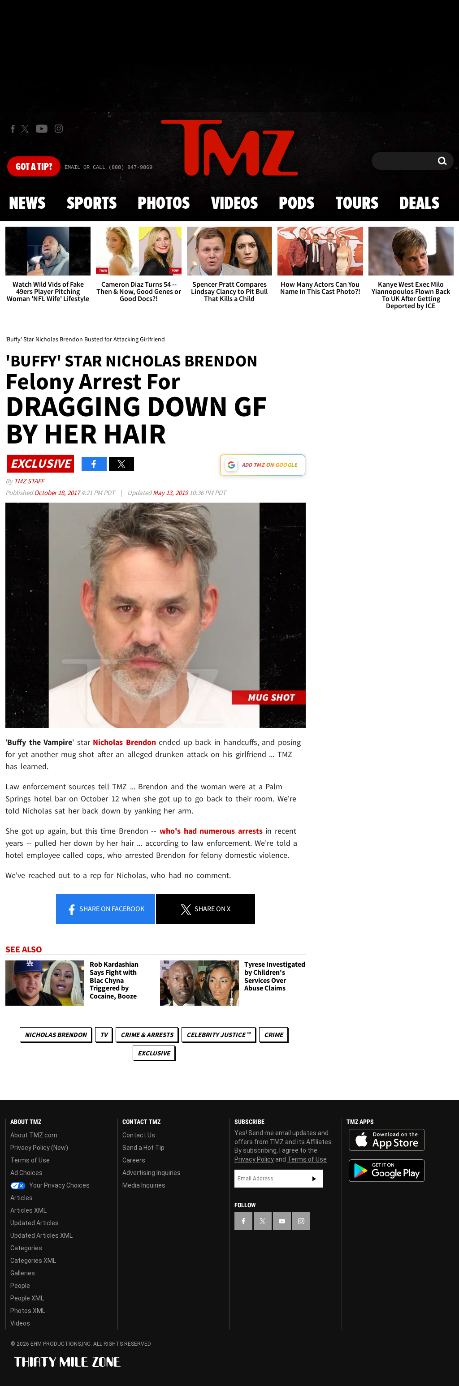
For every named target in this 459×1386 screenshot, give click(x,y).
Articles (21, 1197)
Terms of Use (30, 1160)
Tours (357, 204)
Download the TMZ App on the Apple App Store (387, 1140)
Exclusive (154, 1053)
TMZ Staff (29, 481)
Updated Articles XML (41, 1235)
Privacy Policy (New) (39, 1147)
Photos (164, 204)
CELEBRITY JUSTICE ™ (218, 1034)
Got (34, 167)
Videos (234, 204)
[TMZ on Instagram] (58, 128)
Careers (133, 1160)
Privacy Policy (254, 1159)
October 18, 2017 (57, 492)
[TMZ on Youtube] (41, 128)
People (20, 1285)
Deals (419, 204)
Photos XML (27, 1310)
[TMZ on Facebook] (12, 129)
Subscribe (314, 1179)
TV (103, 1034)
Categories (26, 1248)
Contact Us (138, 1135)
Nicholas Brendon (56, 1034)
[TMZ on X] (26, 129)
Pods (296, 204)
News (27, 204)
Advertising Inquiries (151, 1172)
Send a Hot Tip (143, 1147)
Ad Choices (26, 1172)
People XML (27, 1298)
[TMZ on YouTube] (282, 1221)
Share (111, 908)
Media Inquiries (143, 1185)
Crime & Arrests (147, 1034)
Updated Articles (34, 1223)
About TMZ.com (33, 1135)
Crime (273, 1034)
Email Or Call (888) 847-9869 (108, 167)
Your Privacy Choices (59, 1185)
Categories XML (33, 1260)
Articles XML (28, 1210)
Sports (92, 204)
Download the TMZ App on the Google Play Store (387, 1170)
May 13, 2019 (171, 492)
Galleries (22, 1273)
